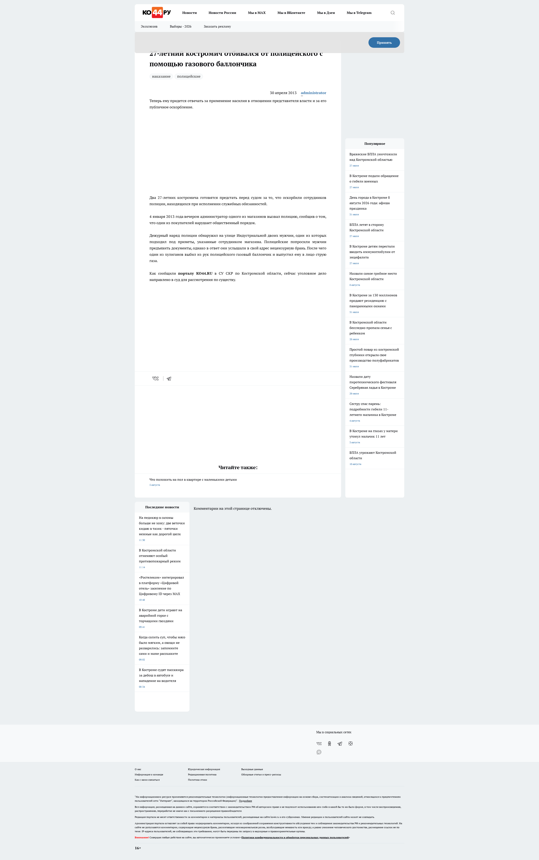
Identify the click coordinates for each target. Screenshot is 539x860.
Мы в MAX (257, 13)
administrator (313, 92)
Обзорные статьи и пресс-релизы (261, 774)
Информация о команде (149, 774)
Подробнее (245, 800)
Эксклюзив (149, 26)
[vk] (156, 378)
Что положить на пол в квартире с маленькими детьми (193, 481)
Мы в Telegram (359, 13)
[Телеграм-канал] (340, 743)
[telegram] (170, 378)
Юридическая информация (204, 769)
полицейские (188, 76)
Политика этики (197, 779)
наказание (161, 76)
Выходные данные (252, 769)
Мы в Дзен (326, 13)
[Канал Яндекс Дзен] (350, 743)
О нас (138, 769)
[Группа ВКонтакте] (319, 743)
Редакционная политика (202, 774)
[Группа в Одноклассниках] (329, 743)
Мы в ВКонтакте (291, 13)
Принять (384, 42)
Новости (189, 13)
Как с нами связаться (147, 779)
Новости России (222, 13)
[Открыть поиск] (392, 12)
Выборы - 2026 (181, 26)
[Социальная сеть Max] (319, 752)
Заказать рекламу (217, 26)
